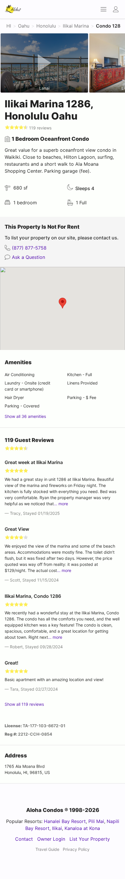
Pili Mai (96, 821)
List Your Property (89, 839)
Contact (24, 839)
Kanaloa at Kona (82, 828)
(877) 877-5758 (29, 248)
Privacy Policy (76, 849)
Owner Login (51, 839)
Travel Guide (47, 849)
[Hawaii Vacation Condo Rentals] (13, 9)
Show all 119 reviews (24, 704)
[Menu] (102, 9)
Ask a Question (28, 257)
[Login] (117, 9)
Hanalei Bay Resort (65, 821)
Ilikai (57, 828)
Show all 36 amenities (25, 416)
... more (61, 503)
